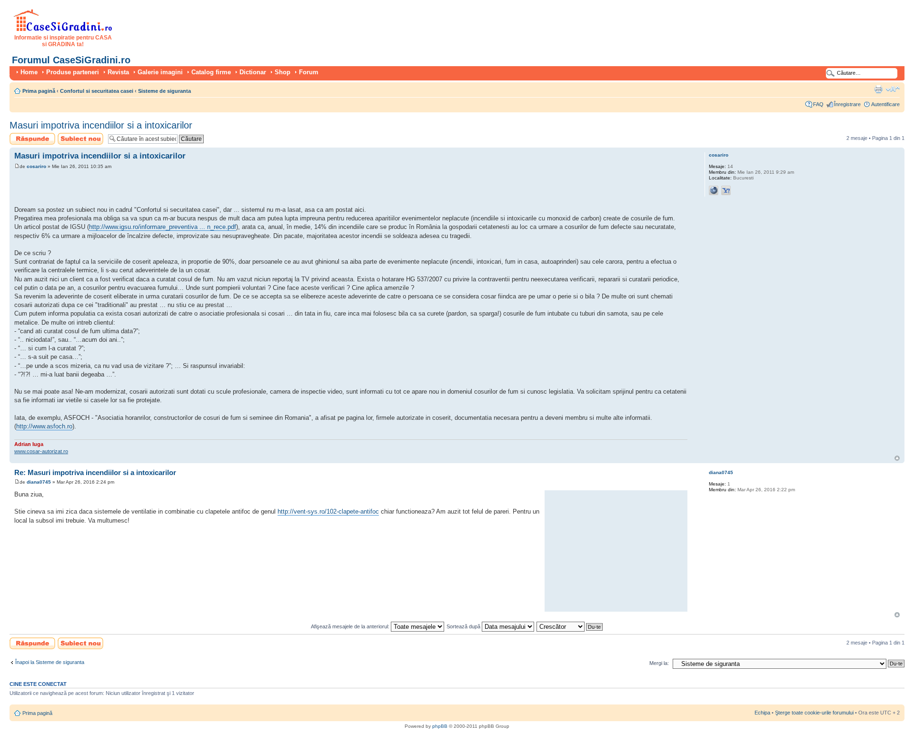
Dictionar (252, 72)
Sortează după (464, 626)
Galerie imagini (160, 72)
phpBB (439, 726)
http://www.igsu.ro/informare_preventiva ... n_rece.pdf (162, 226)
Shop (282, 72)
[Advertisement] (125, 189)
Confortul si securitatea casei (96, 91)
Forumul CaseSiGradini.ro (71, 60)
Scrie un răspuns (29, 136)
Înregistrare (847, 104)
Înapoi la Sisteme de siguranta (49, 662)
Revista (118, 72)
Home (29, 72)
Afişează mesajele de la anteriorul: (351, 626)
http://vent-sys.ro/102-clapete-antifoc (328, 511)
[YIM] (726, 190)
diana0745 (39, 482)
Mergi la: (659, 663)
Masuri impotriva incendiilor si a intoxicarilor (101, 125)
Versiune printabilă (878, 89)
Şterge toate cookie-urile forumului (814, 712)
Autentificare (885, 104)
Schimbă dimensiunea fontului (893, 89)
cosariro (36, 166)
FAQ (818, 104)
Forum (308, 72)
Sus (897, 458)
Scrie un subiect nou (76, 138)
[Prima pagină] (63, 29)
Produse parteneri (72, 72)
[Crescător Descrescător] (570, 626)
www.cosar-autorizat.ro (41, 451)
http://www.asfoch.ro (44, 426)
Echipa (762, 712)
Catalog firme (211, 72)
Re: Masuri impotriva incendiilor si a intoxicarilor (95, 472)
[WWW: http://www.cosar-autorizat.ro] (713, 190)
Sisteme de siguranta (164, 91)
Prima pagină (38, 91)
